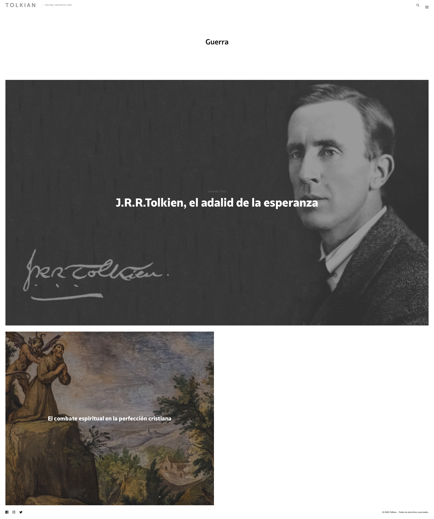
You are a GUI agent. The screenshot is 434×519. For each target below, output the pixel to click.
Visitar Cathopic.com (58, 5)
